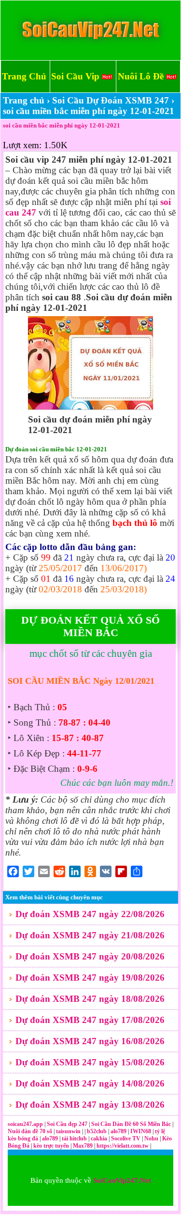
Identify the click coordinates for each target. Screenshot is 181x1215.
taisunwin (69, 1131)
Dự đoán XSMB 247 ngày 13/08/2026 (90, 1105)
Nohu (151, 1138)
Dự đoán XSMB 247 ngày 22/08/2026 (90, 914)
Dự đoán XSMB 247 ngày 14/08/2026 (90, 1083)
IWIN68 (141, 1131)
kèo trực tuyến (51, 1145)
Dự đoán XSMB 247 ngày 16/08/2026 (90, 1041)
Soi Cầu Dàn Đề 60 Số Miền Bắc (131, 1124)
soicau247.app (25, 1124)
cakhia (100, 1138)
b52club (97, 1131)
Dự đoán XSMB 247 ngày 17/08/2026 (90, 1020)
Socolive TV (125, 1138)
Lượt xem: (22, 145)
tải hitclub (75, 1138)
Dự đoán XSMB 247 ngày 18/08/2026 (90, 999)
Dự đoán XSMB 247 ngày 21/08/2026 (90, 935)
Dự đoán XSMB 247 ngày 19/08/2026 (90, 977)
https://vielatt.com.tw (123, 1145)
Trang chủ (23, 100)
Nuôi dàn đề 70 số (30, 1131)
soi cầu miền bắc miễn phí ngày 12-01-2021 (61, 125)
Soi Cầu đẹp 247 (67, 1124)
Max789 (83, 1145)
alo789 (119, 1131)
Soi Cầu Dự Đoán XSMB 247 (110, 100)
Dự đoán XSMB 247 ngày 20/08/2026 (90, 956)
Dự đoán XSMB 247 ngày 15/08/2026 (90, 1062)
